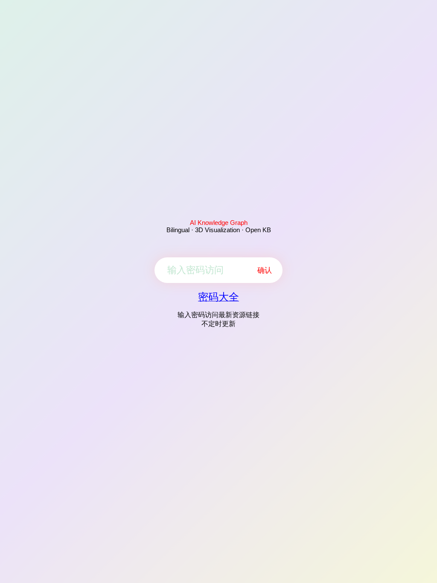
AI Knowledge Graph (219, 222)
